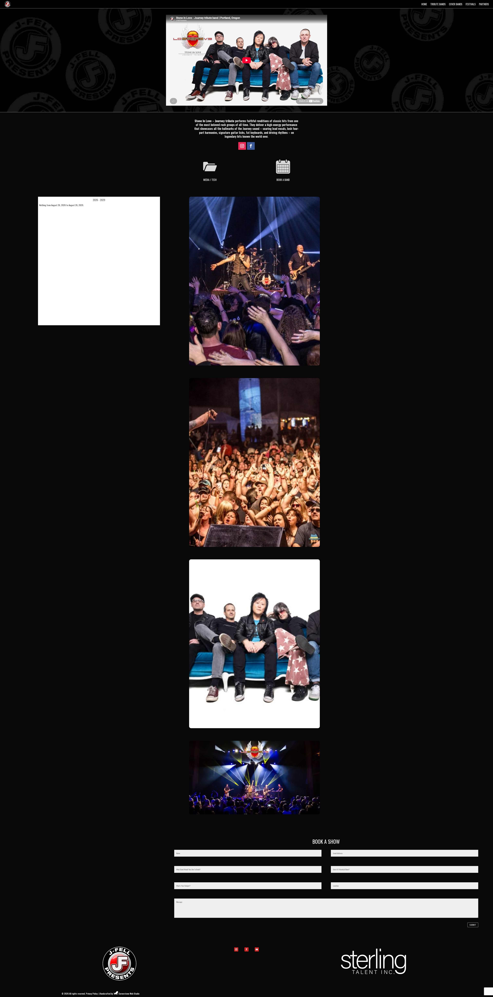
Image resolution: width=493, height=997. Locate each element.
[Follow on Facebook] (251, 146)
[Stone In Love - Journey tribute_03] (254, 813)
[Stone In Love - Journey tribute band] (254, 727)
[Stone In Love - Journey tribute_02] (254, 364)
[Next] (147, 200)
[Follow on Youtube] (257, 949)
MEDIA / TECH (210, 180)
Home (424, 4)
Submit (473, 924)
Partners (484, 4)
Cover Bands (455, 4)
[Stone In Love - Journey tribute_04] (254, 546)
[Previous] (51, 200)
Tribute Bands (438, 4)
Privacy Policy (92, 993)
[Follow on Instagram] (242, 146)
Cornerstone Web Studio (129, 993)
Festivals (471, 4)
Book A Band (283, 180)
